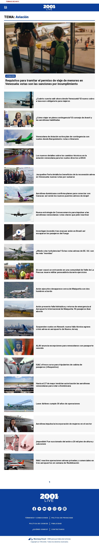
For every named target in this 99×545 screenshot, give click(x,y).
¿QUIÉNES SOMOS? (40, 529)
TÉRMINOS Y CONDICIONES (36, 518)
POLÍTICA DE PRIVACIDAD (62, 518)
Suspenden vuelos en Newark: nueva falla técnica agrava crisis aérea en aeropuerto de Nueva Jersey (63, 328)
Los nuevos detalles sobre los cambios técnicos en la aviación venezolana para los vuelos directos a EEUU (61, 156)
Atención (10, 76)
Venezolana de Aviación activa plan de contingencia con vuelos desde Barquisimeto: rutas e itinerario (62, 137)
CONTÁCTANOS (57, 529)
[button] (5, 7)
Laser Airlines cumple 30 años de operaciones (58, 403)
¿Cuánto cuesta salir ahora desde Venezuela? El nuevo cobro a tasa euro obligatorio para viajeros (65, 99)
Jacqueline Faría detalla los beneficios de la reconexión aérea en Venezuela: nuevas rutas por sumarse (65, 175)
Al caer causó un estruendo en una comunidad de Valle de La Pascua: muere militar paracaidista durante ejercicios (65, 271)
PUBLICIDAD (56, 523)
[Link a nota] (49, 47)
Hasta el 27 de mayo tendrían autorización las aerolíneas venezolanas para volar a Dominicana (63, 384)
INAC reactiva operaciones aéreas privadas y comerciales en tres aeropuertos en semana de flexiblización (65, 461)
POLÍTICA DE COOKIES (38, 523)
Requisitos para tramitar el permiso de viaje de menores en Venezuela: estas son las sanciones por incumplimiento (44, 82)
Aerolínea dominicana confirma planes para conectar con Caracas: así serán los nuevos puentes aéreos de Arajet (63, 194)
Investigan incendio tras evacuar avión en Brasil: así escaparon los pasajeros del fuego (60, 232)
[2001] (49, 7)
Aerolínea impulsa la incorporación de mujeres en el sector (64, 424)
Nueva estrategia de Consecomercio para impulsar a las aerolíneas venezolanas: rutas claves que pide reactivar (62, 213)
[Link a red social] (34, 509)
